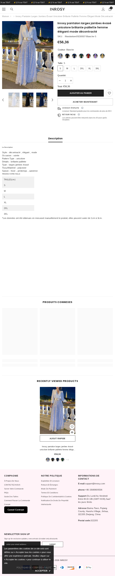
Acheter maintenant (85, 102)
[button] (3, 100)
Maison (5, 16)
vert (62, 460)
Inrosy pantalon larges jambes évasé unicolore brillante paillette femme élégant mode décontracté (57, 448)
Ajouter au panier (81, 93)
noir (53, 460)
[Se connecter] (103, 9)
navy (58, 460)
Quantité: (62, 75)
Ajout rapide (57, 438)
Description (55, 138)
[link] (109, 93)
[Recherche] (11, 9)
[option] (27, 55)
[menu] (3, 9)
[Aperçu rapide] (72, 432)
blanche (48, 460)
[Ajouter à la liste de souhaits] (72, 426)
